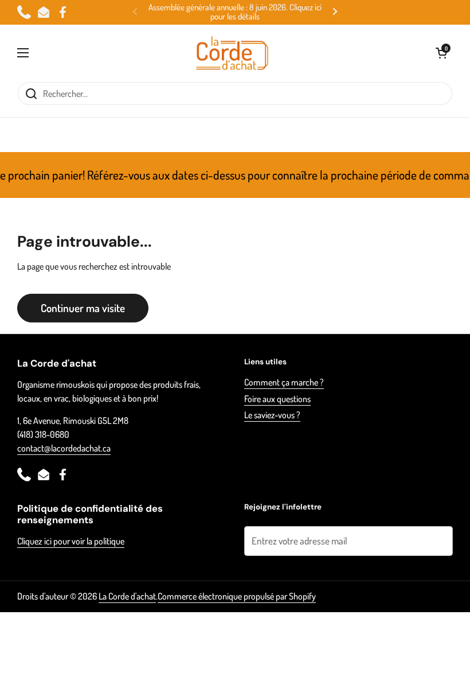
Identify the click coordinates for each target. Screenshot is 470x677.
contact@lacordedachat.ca (64, 448)
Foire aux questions (277, 398)
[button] (441, 52)
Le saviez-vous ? (272, 415)
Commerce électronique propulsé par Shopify (237, 596)
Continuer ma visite (83, 308)
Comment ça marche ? (284, 382)
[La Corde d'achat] (232, 53)
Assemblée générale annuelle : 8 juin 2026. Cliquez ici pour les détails (235, 12)
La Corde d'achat (127, 596)
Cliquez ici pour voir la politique (70, 541)
